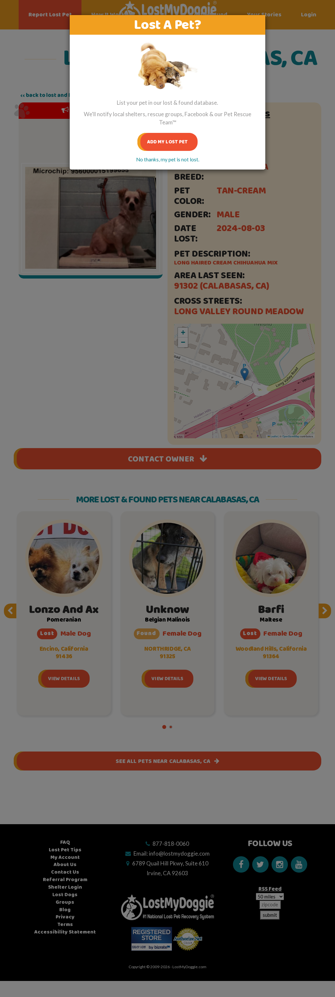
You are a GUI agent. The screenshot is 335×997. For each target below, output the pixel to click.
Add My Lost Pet (167, 142)
